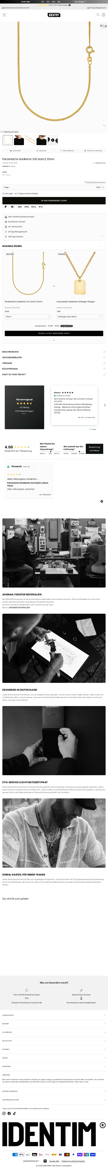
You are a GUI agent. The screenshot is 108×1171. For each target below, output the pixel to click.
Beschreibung (10, 351)
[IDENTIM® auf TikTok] (14, 1113)
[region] (74, 405)
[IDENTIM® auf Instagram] (3, 1113)
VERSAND (7, 363)
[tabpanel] (21, 925)
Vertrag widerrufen (10, 1091)
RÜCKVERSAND (10, 368)
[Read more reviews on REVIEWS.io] (24, 415)
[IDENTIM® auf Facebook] (9, 1113)
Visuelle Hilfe (54, 1161)
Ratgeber (5, 1049)
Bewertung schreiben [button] (94, 449)
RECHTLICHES (7, 1041)
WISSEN (5, 1058)
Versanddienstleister (10, 1100)
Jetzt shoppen (79, 2)
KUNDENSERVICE (8, 1015)
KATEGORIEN (6, 1066)
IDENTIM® (5, 1024)
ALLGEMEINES (7, 1032)
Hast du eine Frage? (14, 374)
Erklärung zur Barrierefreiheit (73, 1161)
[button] (54, 167)
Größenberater (12, 357)
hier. (87, 1082)
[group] (18, 447)
